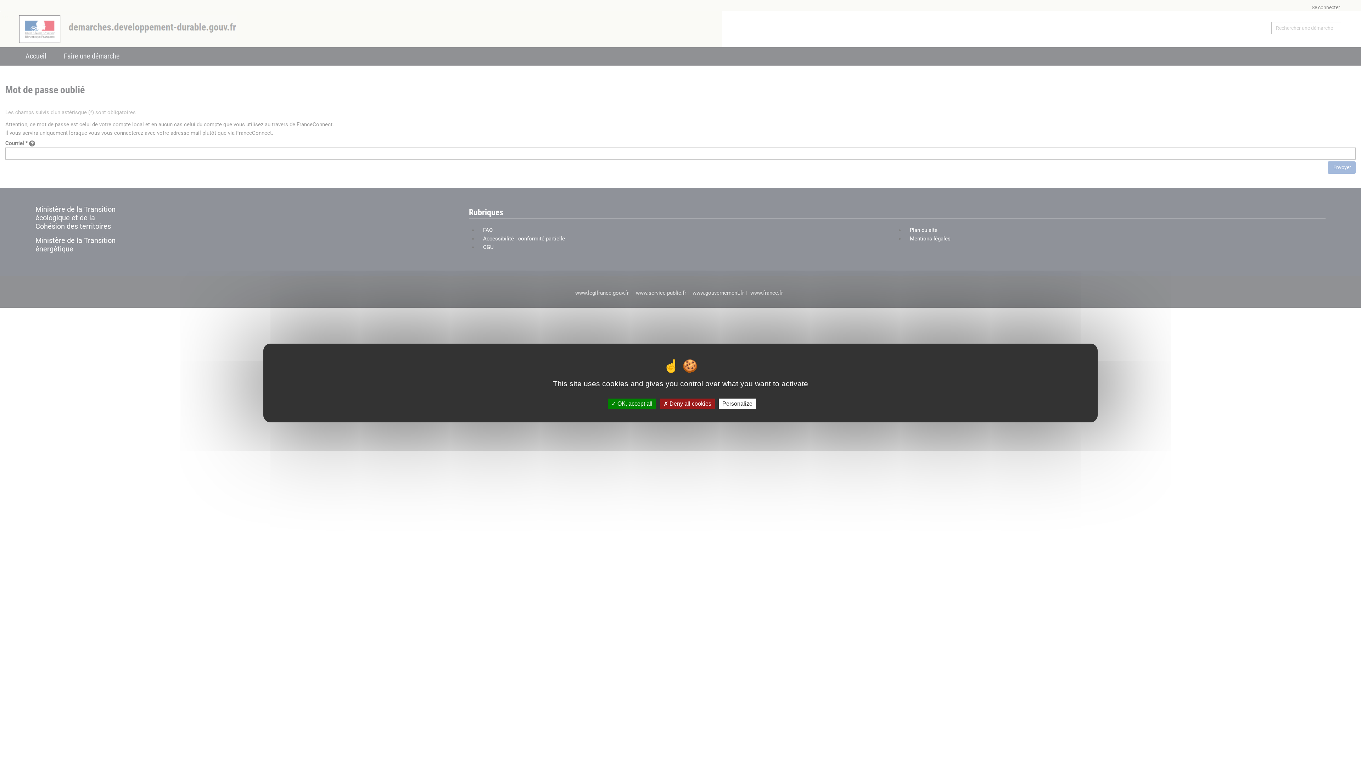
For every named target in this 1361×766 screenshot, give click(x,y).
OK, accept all (634, 404)
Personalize (737, 404)
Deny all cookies (689, 404)
